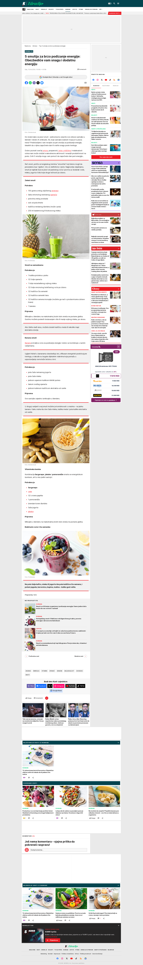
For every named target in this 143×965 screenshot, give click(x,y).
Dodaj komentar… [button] (37, 850)
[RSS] (114, 80)
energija (36, 671)
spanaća (53, 195)
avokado (79, 671)
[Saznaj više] (118, 925)
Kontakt (50, 953)
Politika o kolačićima (68, 953)
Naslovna (28, 46)
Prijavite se (54, 940)
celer (30, 492)
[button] (82, 69)
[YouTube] (106, 80)
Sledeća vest (78, 656)
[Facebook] (93, 80)
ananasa (55, 191)
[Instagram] (98, 80)
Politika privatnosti (85, 953)
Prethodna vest (34, 656)
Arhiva (77, 953)
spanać (52, 671)
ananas (28, 671)
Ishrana (35, 46)
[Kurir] (32, 3)
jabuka (30, 511)
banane (59, 671)
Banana (28, 343)
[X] (102, 80)
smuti (28, 675)
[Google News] (118, 80)
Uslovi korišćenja (97, 953)
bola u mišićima (64, 151)
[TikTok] (110, 80)
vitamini (44, 671)
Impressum (57, 953)
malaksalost (69, 671)
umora (45, 151)
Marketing (44, 953)
